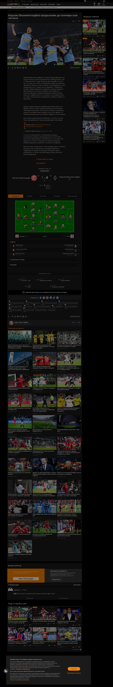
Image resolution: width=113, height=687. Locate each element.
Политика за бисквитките (23, 669)
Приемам (74, 668)
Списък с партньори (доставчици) (19, 679)
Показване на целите (74, 673)
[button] (5, 670)
